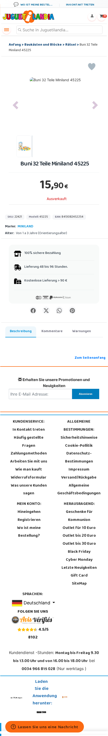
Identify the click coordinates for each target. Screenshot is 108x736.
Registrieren (29, 520)
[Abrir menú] (7, 30)
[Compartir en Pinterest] (72, 310)
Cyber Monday (79, 560)
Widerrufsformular (28, 478)
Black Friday (79, 552)
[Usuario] (92, 17)
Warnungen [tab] (81, 331)
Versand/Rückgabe (78, 478)
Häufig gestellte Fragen (28, 442)
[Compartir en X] (46, 310)
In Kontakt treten (29, 430)
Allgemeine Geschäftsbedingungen (78, 490)
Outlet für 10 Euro (79, 528)
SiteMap (79, 584)
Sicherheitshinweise (79, 438)
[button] (15, 105)
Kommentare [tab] (52, 331)
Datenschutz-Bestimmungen (79, 458)
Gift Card (79, 576)
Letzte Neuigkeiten (79, 568)
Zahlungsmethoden (29, 454)
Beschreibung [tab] (21, 331)
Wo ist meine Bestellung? (29, 532)
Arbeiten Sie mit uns (28, 462)
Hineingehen (29, 512)
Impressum (79, 470)
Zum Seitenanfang (90, 358)
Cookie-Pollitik (79, 446)
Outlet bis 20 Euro (79, 536)
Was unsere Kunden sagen (29, 490)
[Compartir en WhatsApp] (59, 310)
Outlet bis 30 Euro (79, 544)
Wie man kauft (28, 470)
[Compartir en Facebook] (33, 310)
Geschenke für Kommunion (79, 516)
